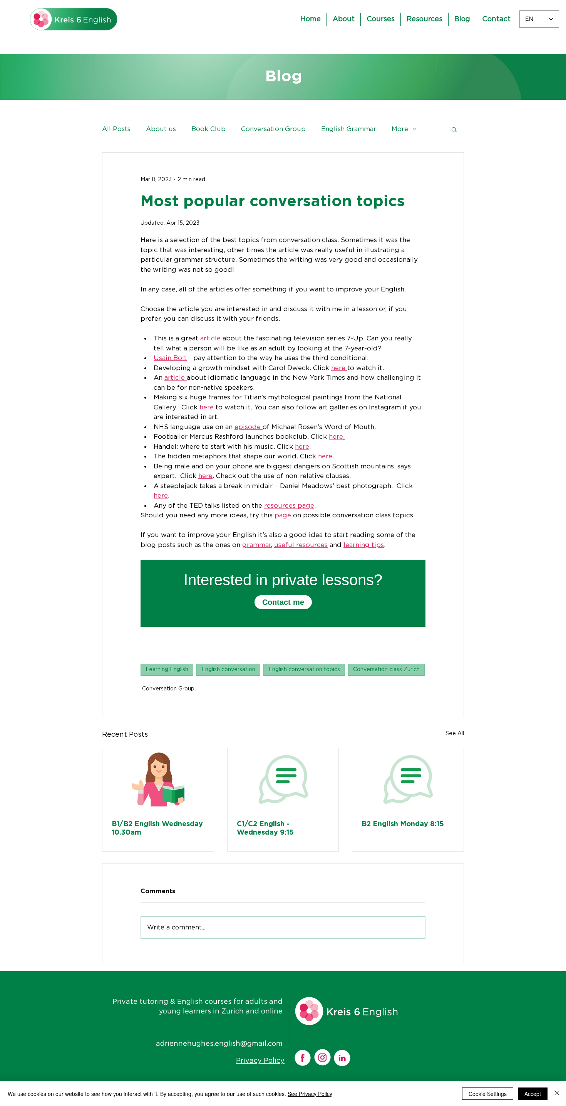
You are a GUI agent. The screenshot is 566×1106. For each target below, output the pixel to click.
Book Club (208, 129)
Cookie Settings (488, 1094)
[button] (454, 129)
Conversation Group (273, 129)
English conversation (228, 669)
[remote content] (283, 593)
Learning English (167, 669)
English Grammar (348, 129)
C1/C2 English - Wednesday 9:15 (265, 828)
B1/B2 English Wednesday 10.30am (157, 828)
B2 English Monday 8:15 (403, 824)
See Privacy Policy (310, 1094)
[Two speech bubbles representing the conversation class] (408, 779)
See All (454, 733)
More (400, 129)
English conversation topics (304, 669)
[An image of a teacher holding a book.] (158, 779)
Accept (532, 1094)
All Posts (116, 129)
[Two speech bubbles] (283, 779)
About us (161, 129)
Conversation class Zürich (386, 669)
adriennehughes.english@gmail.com (219, 1043)
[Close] (556, 1093)
